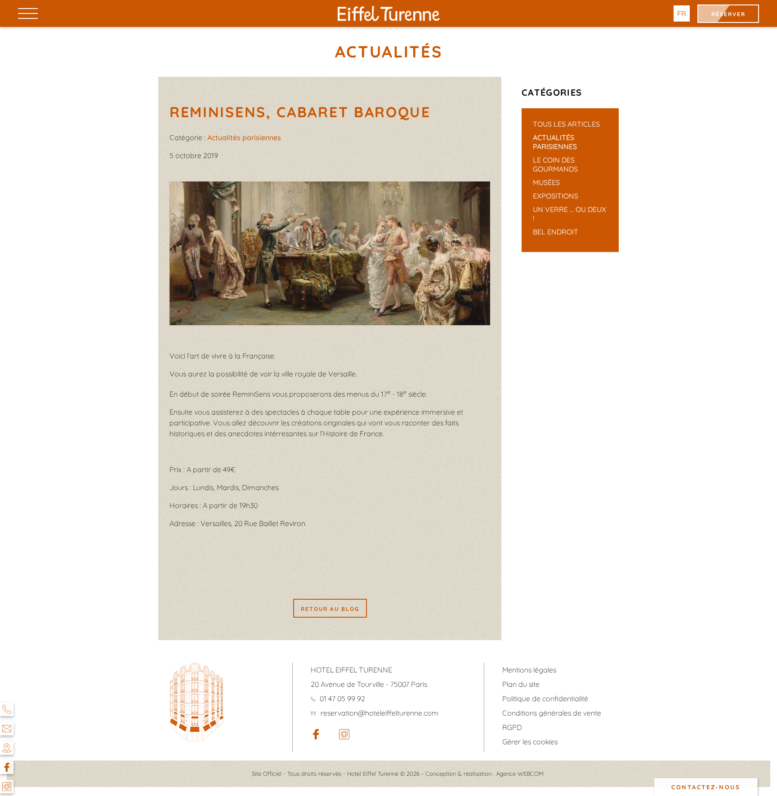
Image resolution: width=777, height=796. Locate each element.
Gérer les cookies (530, 741)
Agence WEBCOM (520, 773)
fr (681, 13)
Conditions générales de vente (551, 712)
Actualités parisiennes (555, 142)
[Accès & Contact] (6, 748)
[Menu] (28, 13)
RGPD (512, 727)
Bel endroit (555, 231)
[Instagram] (6, 786)
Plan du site (521, 684)
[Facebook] (6, 767)
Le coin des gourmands (555, 164)
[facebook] (316, 736)
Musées (546, 182)
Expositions (555, 195)
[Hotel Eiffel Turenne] (388, 13)
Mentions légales (529, 669)
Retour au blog (330, 609)
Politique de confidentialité (545, 698)
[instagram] (344, 736)
